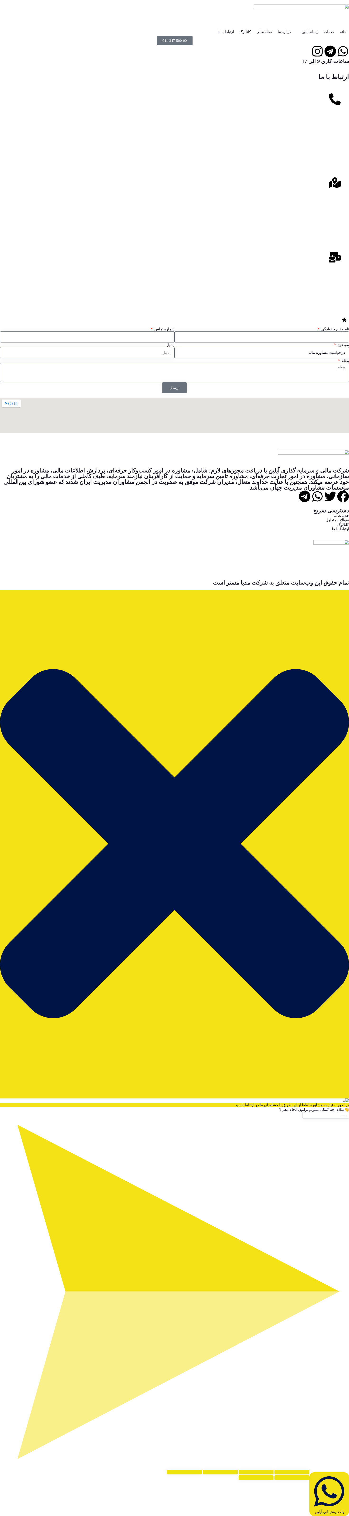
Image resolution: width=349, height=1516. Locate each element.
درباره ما (284, 32)
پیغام (344, 361)
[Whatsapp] (317, 496)
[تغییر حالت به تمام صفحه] (256, 1472)
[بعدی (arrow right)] (256, 1477)
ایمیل (170, 345)
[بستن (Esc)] (184, 1472)
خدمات (329, 32)
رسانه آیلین (310, 32)
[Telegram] (305, 496)
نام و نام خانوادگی (334, 329)
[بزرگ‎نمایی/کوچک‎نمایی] (291, 1472)
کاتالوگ (245, 32)
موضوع (342, 345)
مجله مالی (264, 32)
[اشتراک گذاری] (220, 1472)
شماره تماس (163, 329)
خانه (343, 32)
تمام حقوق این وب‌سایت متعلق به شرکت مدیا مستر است (281, 583)
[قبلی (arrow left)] (291, 1477)
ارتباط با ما (225, 32)
